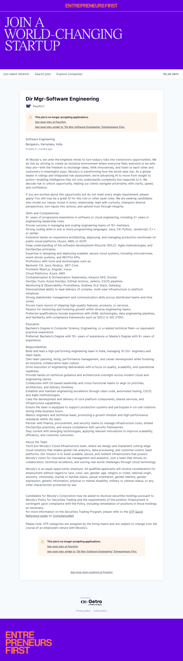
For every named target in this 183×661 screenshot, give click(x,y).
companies (69, 74)
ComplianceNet (63, 516)
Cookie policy (100, 610)
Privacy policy (83, 610)
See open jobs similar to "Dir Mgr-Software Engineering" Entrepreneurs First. (80, 126)
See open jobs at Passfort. (50, 121)
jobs (43, 74)
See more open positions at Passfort (91, 572)
